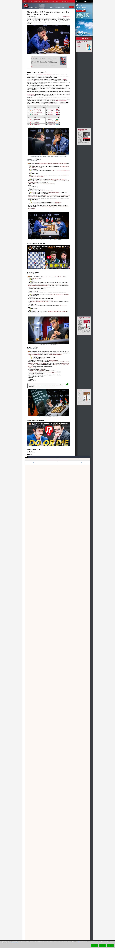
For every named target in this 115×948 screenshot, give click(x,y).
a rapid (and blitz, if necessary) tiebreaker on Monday (57, 103)
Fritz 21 (33, 57)
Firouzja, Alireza (50, 114)
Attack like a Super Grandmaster (82, 130)
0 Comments (68, 16)
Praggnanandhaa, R (37, 110)
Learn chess (65, 1)
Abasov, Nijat (50, 112)
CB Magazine (45, 1)
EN (61, 7)
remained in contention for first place (45, 74)
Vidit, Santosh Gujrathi (38, 112)
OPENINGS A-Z (37, 1)
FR (63, 7)
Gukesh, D (36, 114)
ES (62, 7)
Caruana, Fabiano (51, 110)
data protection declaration (14, 942)
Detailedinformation (94, 945)
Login (85, 1)
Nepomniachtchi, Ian (37, 109)
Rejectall (102, 945)
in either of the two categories (60, 100)
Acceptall (110, 945)
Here (79, 941)
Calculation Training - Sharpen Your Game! (83, 390)
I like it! (64, 16)
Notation (57, 459)
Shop (25, 1)
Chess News (34, 7)
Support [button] (58, 1)
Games (79, 459)
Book (36, 459)
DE (59, 7)
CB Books (51, 1)
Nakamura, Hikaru (51, 109)
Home (30, 1)
